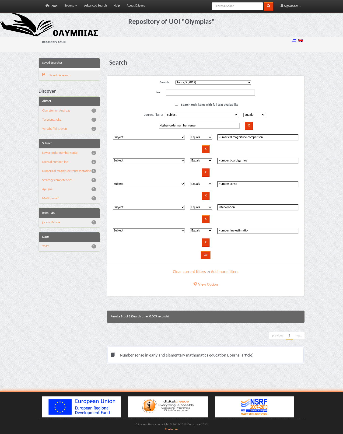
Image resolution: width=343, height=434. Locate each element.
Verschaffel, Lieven (54, 129)
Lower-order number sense (59, 153)
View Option (207, 285)
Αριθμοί (47, 189)
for (158, 92)
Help (117, 5)
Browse (69, 5)
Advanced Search (95, 5)
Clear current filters (189, 272)
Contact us (171, 429)
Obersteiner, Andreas (56, 110)
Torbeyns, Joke (51, 120)
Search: (165, 82)
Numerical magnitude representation (66, 171)
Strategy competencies (57, 180)
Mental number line (55, 162)
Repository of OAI (54, 42)
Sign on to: (291, 6)
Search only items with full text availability (209, 105)
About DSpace (136, 5)
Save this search (59, 75)
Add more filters (224, 272)
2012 (45, 246)
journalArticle (51, 222)
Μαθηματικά (51, 198)
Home (53, 6)
